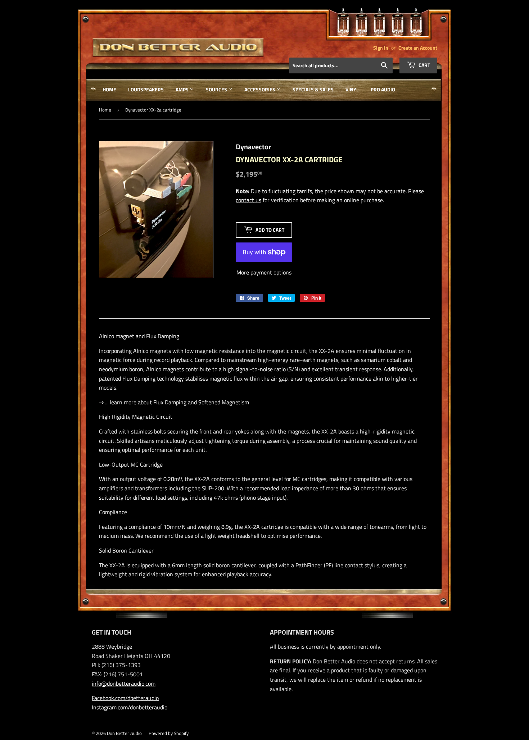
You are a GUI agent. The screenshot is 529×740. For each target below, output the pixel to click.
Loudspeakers (146, 89)
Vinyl (352, 89)
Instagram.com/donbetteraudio (129, 707)
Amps (183, 89)
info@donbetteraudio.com (123, 683)
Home (109, 89)
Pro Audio (383, 89)
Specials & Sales (313, 89)
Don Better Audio (124, 733)
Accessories (260, 89)
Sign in (380, 47)
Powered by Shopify (169, 733)
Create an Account (417, 47)
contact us (248, 200)
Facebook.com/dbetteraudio (125, 698)
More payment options (263, 272)
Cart (423, 65)
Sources (217, 89)
